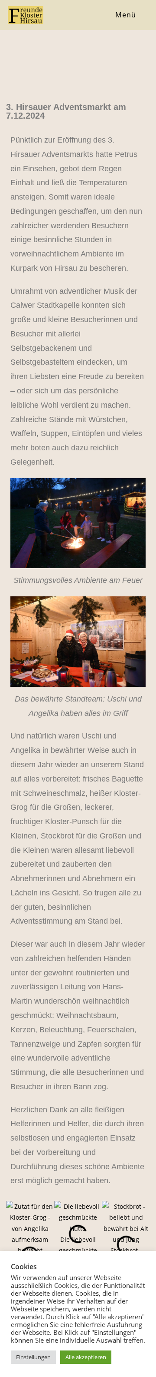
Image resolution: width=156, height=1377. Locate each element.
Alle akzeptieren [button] (85, 1357)
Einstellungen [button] (33, 1357)
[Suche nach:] (142, 15)
